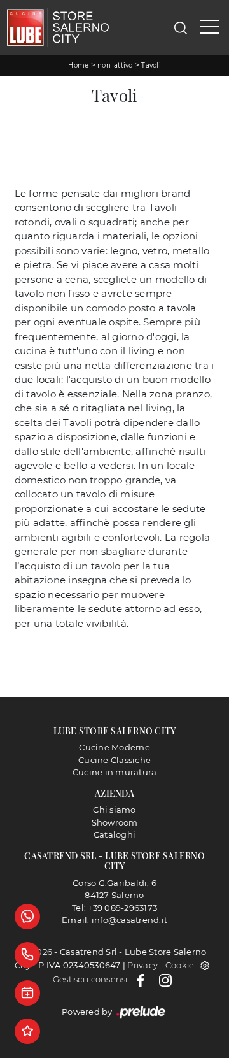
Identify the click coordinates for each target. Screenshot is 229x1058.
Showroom (115, 822)
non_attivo (115, 65)
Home (78, 65)
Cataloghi (114, 834)
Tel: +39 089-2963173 (114, 908)
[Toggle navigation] (209, 27)
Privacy (142, 965)
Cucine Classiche (114, 760)
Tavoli (151, 65)
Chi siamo (114, 809)
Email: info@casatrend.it (114, 920)
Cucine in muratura (115, 772)
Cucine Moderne (114, 747)
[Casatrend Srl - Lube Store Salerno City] (58, 27)
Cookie (180, 965)
